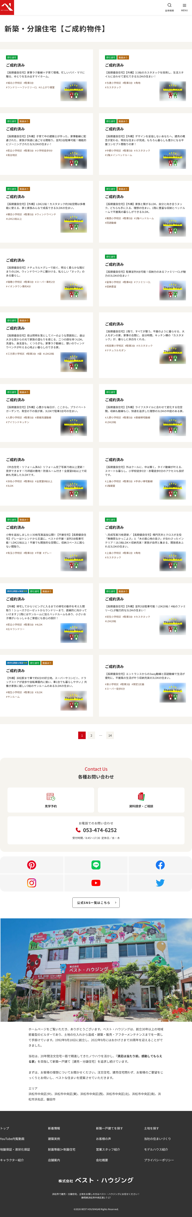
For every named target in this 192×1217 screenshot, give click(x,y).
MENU (184, 10)
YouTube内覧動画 (12, 1138)
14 (110, 735)
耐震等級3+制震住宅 (61, 1149)
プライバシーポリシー (159, 1160)
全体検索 (169, 10)
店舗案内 (54, 1160)
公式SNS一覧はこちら (93, 902)
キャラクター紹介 (12, 1160)
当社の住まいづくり (157, 1138)
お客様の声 (103, 1138)
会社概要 (102, 1160)
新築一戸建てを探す (109, 1128)
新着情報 (54, 1128)
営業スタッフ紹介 (108, 1149)
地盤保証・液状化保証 (15, 1149)
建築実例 (54, 1138)
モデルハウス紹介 (156, 1149)
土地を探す (151, 1128)
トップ (4, 1128)
